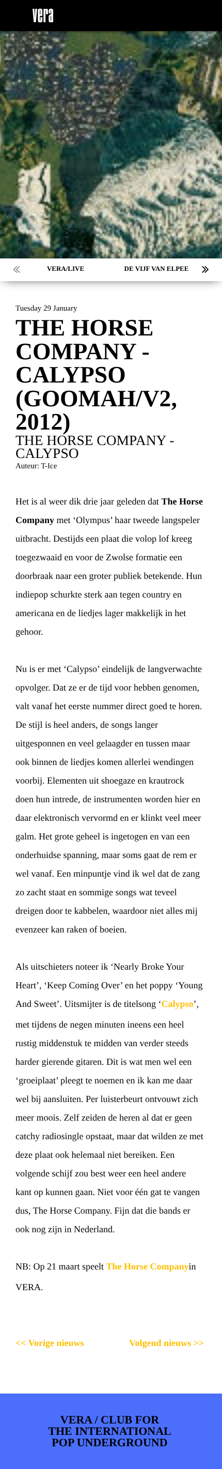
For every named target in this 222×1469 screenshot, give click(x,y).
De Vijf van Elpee (156, 268)
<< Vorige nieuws (49, 1343)
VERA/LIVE (65, 268)
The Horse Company (147, 1266)
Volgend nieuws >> (166, 1343)
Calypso (177, 1004)
